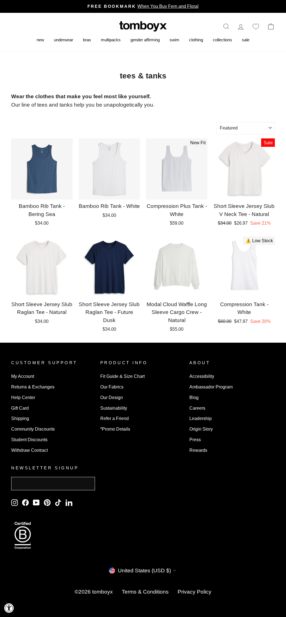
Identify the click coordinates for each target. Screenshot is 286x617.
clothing (196, 39)
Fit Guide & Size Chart (122, 376)
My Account (22, 376)
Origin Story (201, 428)
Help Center (23, 397)
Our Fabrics (111, 386)
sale (245, 39)
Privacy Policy (194, 592)
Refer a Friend (114, 418)
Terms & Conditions (145, 592)
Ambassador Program (211, 386)
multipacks (111, 39)
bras (87, 39)
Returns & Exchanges (32, 386)
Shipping (20, 418)
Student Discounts (29, 439)
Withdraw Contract (29, 450)
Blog (194, 397)
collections (222, 39)
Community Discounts (33, 428)
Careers (197, 407)
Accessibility (201, 376)
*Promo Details (115, 428)
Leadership (200, 418)
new (40, 39)
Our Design (111, 397)
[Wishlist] (255, 26)
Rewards (198, 450)
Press (195, 439)
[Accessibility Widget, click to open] (9, 608)
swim (174, 39)
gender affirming (145, 39)
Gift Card (20, 407)
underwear (63, 39)
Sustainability (113, 407)
